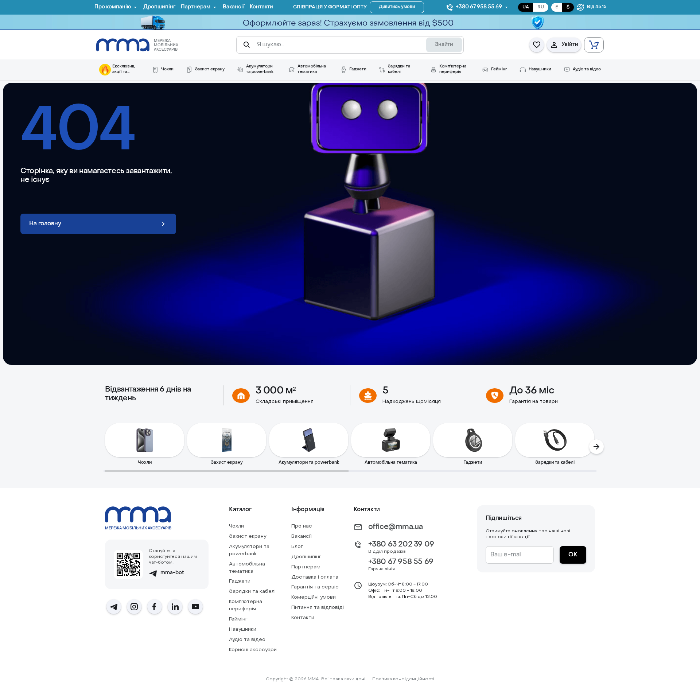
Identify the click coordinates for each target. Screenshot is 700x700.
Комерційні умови (313, 597)
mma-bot (172, 573)
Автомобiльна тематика (247, 568)
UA (525, 7)
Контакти (302, 617)
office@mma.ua (395, 527)
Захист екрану (247, 536)
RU (540, 7)
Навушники (242, 629)
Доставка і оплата (314, 577)
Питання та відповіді (317, 607)
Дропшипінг (306, 557)
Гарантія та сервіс (315, 587)
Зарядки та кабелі (252, 591)
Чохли (236, 526)
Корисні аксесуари (253, 650)
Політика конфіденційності (403, 679)
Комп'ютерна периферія (245, 605)
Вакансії (301, 536)
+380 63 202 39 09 (401, 544)
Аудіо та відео (247, 639)
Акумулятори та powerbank (249, 550)
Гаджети (239, 581)
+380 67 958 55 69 (400, 562)
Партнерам (305, 567)
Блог (297, 546)
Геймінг (238, 619)
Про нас (301, 526)
